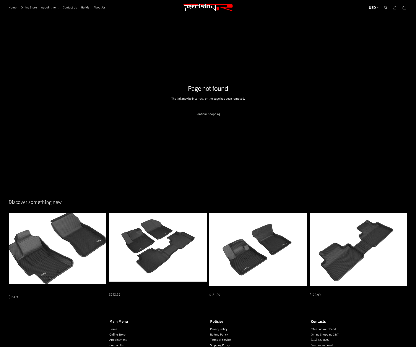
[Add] (100, 277)
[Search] (385, 7)
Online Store (117, 334)
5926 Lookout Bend (323, 329)
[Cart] (404, 7)
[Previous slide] (15, 248)
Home (113, 329)
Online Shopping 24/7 (325, 334)
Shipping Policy (220, 345)
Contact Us (116, 345)
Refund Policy (219, 334)
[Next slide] (99, 248)
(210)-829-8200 (320, 340)
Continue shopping (208, 114)
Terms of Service (220, 340)
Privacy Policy (218, 329)
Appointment (118, 340)
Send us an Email (322, 345)
